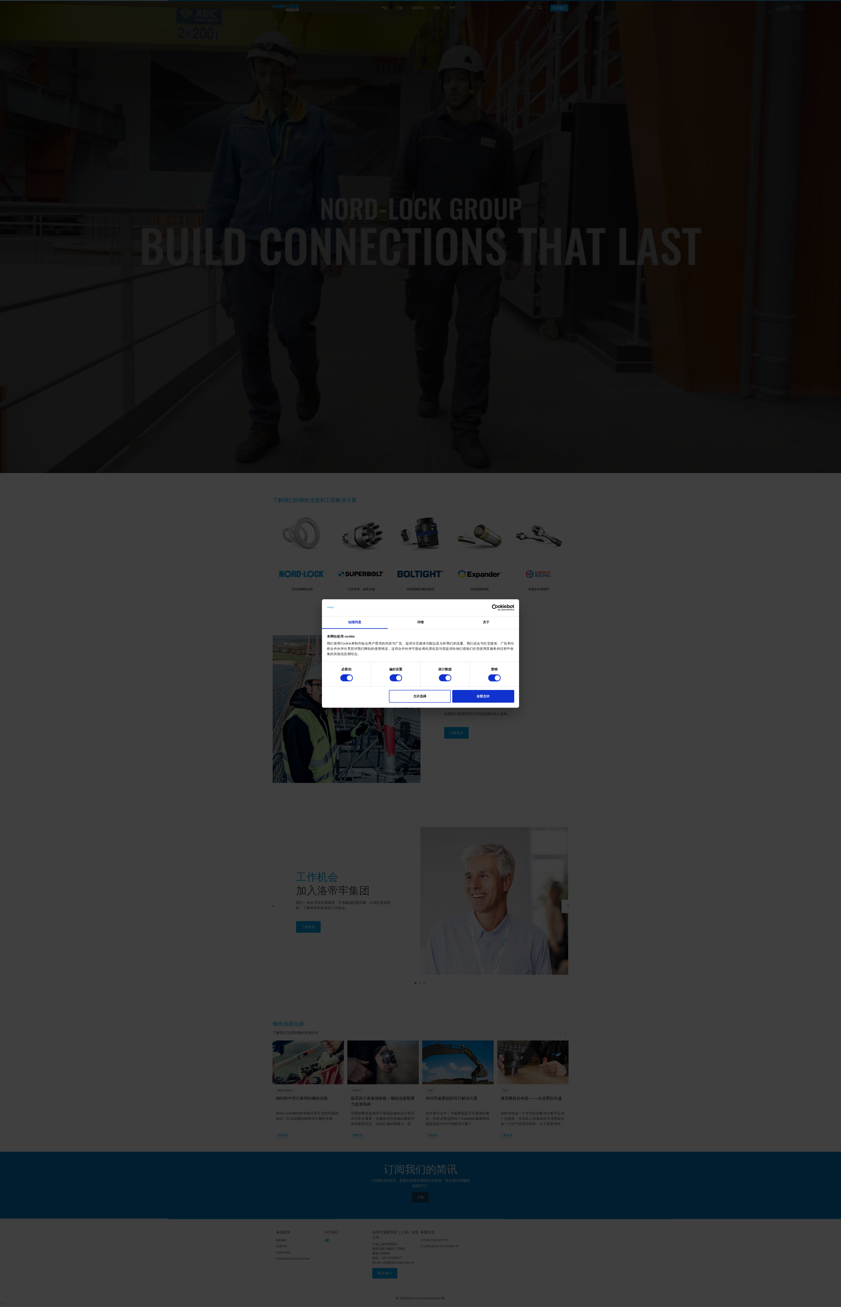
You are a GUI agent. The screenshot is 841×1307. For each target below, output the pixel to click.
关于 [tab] (486, 622)
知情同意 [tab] (354, 622)
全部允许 (483, 696)
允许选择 (419, 696)
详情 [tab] (420, 622)
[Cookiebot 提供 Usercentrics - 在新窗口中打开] (495, 607)
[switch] (396, 678)
